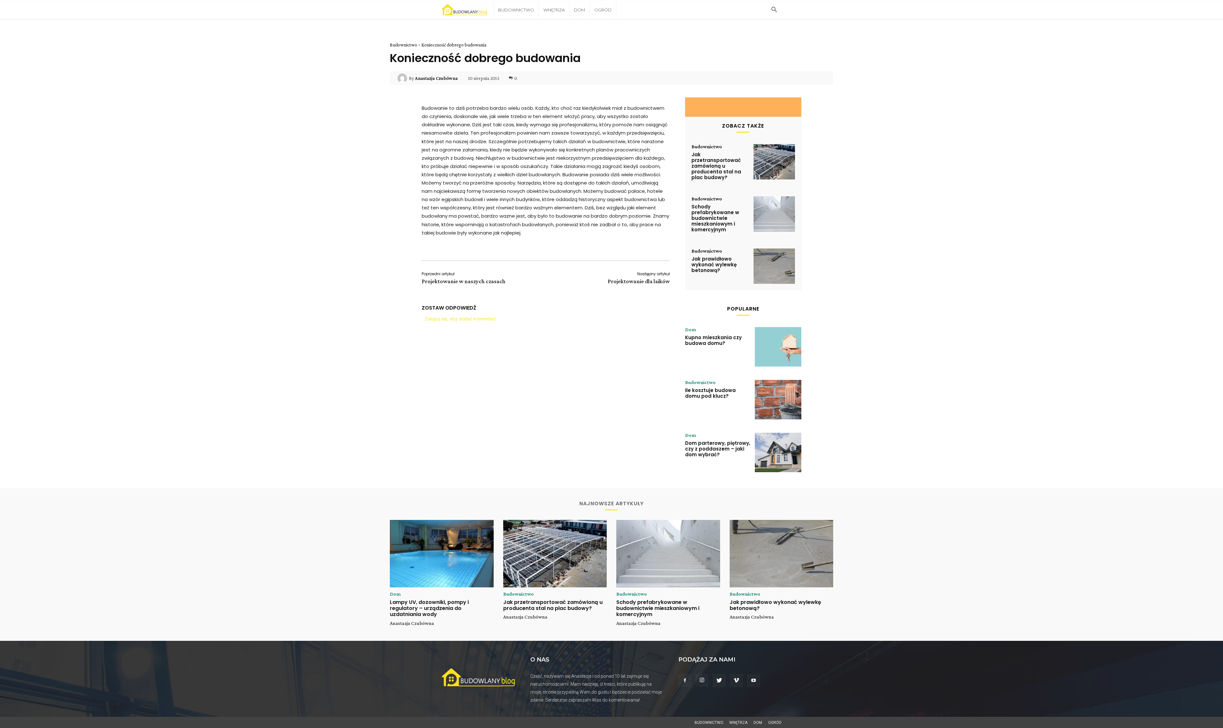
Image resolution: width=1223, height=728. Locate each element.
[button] (774, 10)
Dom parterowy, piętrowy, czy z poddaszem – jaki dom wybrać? (717, 449)
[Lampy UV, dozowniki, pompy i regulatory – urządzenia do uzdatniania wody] (442, 553)
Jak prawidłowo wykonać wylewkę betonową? (714, 265)
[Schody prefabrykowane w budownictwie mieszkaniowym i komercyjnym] (774, 214)
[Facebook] (684, 680)
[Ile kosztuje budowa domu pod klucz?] (778, 399)
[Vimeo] (736, 680)
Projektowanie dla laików (639, 281)
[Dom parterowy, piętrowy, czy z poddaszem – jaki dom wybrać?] (778, 452)
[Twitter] (719, 680)
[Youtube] (753, 680)
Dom (579, 9)
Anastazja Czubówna (436, 78)
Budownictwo (516, 9)
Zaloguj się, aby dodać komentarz (460, 318)
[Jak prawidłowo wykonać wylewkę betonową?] (774, 266)
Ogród (603, 9)
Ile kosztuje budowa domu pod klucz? (710, 393)
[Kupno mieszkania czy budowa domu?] (778, 347)
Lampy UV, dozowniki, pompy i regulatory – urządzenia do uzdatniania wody (429, 608)
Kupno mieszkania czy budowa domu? (713, 340)
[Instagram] (702, 680)
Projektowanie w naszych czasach (463, 281)
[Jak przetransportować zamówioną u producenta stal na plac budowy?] (774, 161)
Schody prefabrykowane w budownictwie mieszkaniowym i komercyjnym (715, 218)
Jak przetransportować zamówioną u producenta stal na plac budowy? (716, 166)
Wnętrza (554, 9)
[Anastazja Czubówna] (403, 78)
